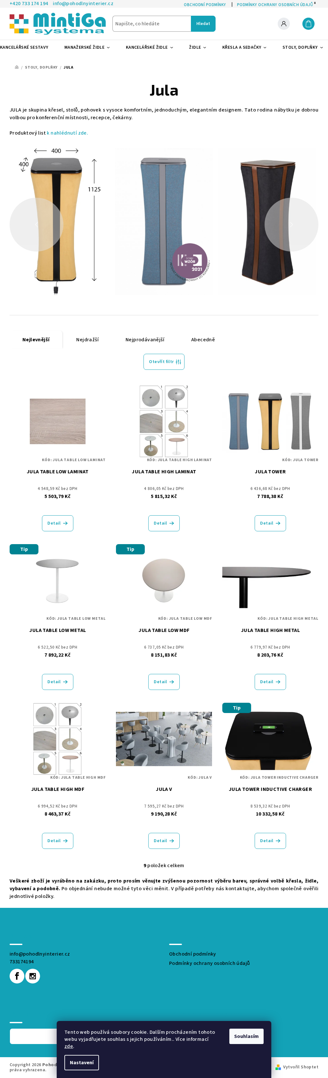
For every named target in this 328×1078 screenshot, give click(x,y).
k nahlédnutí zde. (67, 133)
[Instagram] (32, 976)
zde (68, 1046)
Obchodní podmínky (192, 954)
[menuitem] (26, 47)
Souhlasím (246, 1036)
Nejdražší (87, 339)
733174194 (22, 961)
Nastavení (82, 1062)
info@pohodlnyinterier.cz (40, 954)
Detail (54, 523)
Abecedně (203, 339)
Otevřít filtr (161, 362)
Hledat (203, 24)
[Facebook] (17, 976)
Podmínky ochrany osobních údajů (209, 963)
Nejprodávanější (145, 339)
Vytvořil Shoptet (300, 1067)
